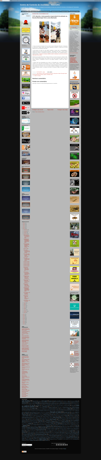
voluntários (27, 440)
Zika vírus (41, 440)
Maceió (67, 420)
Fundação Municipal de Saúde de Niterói (26, 332)
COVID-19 (34, 408)
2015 (24, 322)
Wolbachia (32, 440)
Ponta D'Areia (58, 426)
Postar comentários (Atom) (39, 111)
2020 (24, 315)
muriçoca (45, 423)
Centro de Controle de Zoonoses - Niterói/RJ (40, 5)
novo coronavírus (34, 424)
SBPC (47, 433)
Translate (29, 446)
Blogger (65, 448)
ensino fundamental (34, 413)
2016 (24, 321)
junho (25, 305)
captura (42, 405)
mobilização (57, 422)
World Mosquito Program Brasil (24, 351)
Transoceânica (66, 436)
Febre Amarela (25, 415)
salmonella (28, 432)
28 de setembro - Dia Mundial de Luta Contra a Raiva (26, 236)
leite (44, 420)
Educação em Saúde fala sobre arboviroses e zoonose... (26, 297)
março (25, 309)
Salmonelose (32, 432)
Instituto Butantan (68, 418)
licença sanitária (54, 420)
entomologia (46, 413)
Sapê (78, 432)
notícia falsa (76, 423)
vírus (59, 439)
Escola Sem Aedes (63, 413)
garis (56, 416)
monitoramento (63, 422)
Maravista (28, 421)
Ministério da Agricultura (42, 422)
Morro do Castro (25, 423)
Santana (52, 432)
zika (36, 440)
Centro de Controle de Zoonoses (47, 73)
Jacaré (34, 419)
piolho (76, 425)
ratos (27, 431)
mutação (49, 423)
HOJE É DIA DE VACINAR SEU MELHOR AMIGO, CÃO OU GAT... (26, 245)
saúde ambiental (31, 433)
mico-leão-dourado (30, 422)
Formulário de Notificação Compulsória (27, 416)
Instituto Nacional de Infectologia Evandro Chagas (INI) (25, 341)
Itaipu (27, 419)
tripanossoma (23, 437)
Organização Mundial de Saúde (49, 424)
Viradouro (56, 439)
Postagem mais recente (37, 109)
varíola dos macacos (52, 438)
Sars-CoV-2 (25, 433)
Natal (56, 423)
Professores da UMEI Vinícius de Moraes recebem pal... (26, 277)
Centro (73, 405)
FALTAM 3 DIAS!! (26, 263)
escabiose (57, 413)
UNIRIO (64, 437)
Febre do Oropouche (48, 415)
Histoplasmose (63, 417)
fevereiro (25, 311)
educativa (73, 412)
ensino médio (41, 413)
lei (66, 419)
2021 (24, 314)
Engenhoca (27, 413)
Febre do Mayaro (33, 415)
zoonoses (46, 440)
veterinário (67, 438)
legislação (63, 419)
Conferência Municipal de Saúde (66, 406)
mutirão (52, 423)
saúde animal (37, 433)
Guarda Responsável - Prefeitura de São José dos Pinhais (25, 380)
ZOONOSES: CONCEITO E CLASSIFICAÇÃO (76, 365)
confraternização (31, 407)
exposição (63, 414)
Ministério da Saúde (25, 345)
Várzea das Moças (59, 438)
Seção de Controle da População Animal (72, 433)
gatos (59, 416)
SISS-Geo (35, 436)
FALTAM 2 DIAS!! (26, 261)
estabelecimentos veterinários (38, 414)
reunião (50, 431)
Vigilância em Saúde (35, 439)
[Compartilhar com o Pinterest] (51, 72)
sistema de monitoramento (40, 436)
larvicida (60, 419)
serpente (47, 435)
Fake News (66, 414)
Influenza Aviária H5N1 (43, 418)
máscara (49, 421)
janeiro (25, 312)
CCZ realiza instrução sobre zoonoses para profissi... (27, 259)
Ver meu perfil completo (74, 52)
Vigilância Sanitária (43, 439)
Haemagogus (36, 417)
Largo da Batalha (53, 419)
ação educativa (39, 73)
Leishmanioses (39, 420)
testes (57, 436)
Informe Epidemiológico (51, 418)
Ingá (55, 418)
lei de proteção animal (71, 419)
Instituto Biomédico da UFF (61, 418)
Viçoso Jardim (76, 438)
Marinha (46, 421)
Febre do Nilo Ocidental (40, 415)
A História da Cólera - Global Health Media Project (25, 357)
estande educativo (46, 414)
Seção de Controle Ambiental (60, 433)
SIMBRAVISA (73, 435)
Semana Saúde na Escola (36, 435)
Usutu (27, 438)
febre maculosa (54, 415)
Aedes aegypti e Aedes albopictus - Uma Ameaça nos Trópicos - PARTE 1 (26, 360)
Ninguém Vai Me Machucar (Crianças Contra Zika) (25, 387)
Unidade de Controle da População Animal (39, 437)
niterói (59, 423)
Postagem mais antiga (62, 109)
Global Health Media (25, 335)
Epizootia (50, 413)
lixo (60, 420)
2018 (24, 318)
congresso (36, 407)
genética (63, 416)
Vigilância (23, 439)
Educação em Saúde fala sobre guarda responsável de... (26, 269)
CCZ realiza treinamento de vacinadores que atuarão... (27, 251)
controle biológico (59, 407)
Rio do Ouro (60, 431)
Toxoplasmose (61, 436)
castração (65, 405)
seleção (56, 434)
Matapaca (53, 421)
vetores (72, 438)
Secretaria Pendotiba (51, 434)
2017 (24, 319)
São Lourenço (73, 432)
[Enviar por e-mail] (47, 72)
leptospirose (48, 420)
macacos (64, 420)
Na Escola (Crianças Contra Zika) (25, 385)
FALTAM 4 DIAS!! (26, 264)
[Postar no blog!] (48, 72)
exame (56, 414)
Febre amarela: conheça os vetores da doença (25, 377)
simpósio (77, 435)
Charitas (40, 406)
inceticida (33, 418)
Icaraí (74, 417)
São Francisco (62, 432)
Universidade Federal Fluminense (72, 437)
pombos (52, 426)
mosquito (29, 423)
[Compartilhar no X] (49, 72)
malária (72, 420)
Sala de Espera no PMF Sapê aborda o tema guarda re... (27, 281)
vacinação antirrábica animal (43, 438)
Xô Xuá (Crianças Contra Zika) (25, 396)
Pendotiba (48, 74)
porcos (69, 426)
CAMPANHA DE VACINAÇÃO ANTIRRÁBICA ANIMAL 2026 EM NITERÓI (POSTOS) (74, 60)
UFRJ (31, 437)
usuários (23, 438)
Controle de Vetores (34, 11)
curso (58, 408)
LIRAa (58, 420)
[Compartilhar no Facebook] (50, 72)
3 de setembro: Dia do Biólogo (27, 301)
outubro (25, 232)
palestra (45, 74)
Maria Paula (41, 421)
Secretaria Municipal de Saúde (41, 434)
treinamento (71, 436)
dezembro (25, 229)
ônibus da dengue (41, 424)
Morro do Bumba (77, 422)
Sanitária (37, 432)
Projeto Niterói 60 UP (40, 429)
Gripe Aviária (76, 416)
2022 (24, 228)
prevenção (43, 427)
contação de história (51, 407)
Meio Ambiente (24, 422)
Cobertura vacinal (55, 406)
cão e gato (32, 405)
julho (25, 304)
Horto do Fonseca (68, 417)
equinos (53, 413)
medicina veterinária (65, 421)
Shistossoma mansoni (64, 435)
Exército (59, 414)
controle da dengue (66, 407)
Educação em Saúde (64, 11)
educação (47, 412)
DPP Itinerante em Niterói (39, 412)
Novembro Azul (28, 424)
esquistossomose (30, 414)
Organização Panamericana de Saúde (61, 424)
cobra (60, 406)
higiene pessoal (56, 417)
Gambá (54, 416)
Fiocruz (65, 415)
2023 (24, 227)
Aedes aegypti (44, 400)
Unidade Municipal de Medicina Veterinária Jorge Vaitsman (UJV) (25, 349)
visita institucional (75, 439)
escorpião (72, 413)
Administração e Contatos (74, 11)
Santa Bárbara (41, 432)
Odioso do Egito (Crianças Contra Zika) (25, 390)
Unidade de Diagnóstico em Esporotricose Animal (54, 437)
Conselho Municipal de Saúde (43, 407)
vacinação (35, 438)
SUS (50, 436)
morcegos (72, 422)
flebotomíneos (71, 415)
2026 (24, 223)
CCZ (29, 11)
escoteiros (76, 413)
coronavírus (28, 408)
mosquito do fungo (35, 423)
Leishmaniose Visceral (33, 420)
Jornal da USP (24, 344)
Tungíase (27, 437)
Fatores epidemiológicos (76, 414)
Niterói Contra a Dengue (65, 423)
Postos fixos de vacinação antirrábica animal (76, 342)
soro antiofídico (47, 436)
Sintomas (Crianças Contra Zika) (25, 392)
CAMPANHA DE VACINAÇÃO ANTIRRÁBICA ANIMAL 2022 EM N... (26, 289)
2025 (24, 224)
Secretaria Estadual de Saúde (28, 434)
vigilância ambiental (29, 439)
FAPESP (70, 414)
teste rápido (54, 436)
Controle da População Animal (45, 11)
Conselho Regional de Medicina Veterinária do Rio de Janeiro (26, 329)
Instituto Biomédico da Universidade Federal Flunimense (25, 338)
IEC (23, 418)
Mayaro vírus (58, 421)
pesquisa (71, 425)
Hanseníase (40, 417)
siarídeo (69, 435)
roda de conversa (65, 431)
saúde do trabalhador (42, 433)
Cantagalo (26, 405)
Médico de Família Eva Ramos (74, 421)
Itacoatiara (23, 419)
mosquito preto (41, 423)
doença (26, 412)
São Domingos (57, 432)
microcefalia (35, 422)
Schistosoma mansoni (52, 433)
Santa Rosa (48, 432)
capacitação (38, 405)
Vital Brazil (23, 440)
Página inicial (24, 11)
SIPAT (32, 436)
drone (44, 412)
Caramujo (53, 405)
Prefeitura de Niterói (25, 346)
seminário (43, 435)
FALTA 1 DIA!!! (26, 248)
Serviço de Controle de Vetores (54, 435)
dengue (69, 408)
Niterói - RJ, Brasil (38, 75)
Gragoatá (66, 416)
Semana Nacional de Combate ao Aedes (63, 434)
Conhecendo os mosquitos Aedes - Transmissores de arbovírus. (25, 372)
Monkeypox (67, 422)
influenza (37, 418)
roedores (71, 431)
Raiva (51, 74)
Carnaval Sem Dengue (59, 405)
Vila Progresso (51, 439)
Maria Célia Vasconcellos (34, 421)
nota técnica (72, 423)
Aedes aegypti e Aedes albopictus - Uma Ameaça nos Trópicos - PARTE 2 (26, 364)
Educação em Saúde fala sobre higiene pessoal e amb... (27, 285)
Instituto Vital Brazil (75, 418)
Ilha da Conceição (28, 418)
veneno (64, 438)
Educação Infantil (64, 73)
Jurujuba (37, 419)
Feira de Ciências (60, 415)
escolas (68, 413)
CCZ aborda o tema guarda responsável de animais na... (27, 273)
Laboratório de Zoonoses (55, 11)
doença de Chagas (32, 412)
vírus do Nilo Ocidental (65, 439)
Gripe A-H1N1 (71, 416)
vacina (30, 438)
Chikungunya (44, 406)
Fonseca (76, 415)
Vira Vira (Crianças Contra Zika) (25, 394)
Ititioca (30, 419)
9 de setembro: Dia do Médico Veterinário (27, 293)
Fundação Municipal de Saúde (46, 416)
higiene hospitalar (50, 417)
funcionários (38, 416)
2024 (24, 225)
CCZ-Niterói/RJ (73, 27)
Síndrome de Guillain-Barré (26, 436)
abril (24, 308)
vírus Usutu (70, 439)
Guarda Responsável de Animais (37, 74)
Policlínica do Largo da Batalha (43, 426)
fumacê (34, 416)
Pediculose (48, 425)
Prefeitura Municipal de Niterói (33, 427)
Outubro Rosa (73, 424)
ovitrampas (77, 424)
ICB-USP (78, 417)
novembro (25, 231)
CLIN (50, 406)
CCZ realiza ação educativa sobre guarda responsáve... (27, 255)
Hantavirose (44, 417)
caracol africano (47, 405)
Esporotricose (24, 414)
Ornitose (69, 424)
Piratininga (23, 426)
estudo (52, 414)
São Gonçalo (68, 432)
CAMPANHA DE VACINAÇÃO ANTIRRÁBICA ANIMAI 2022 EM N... (26, 241)
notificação (23, 424)
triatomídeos (76, 436)
